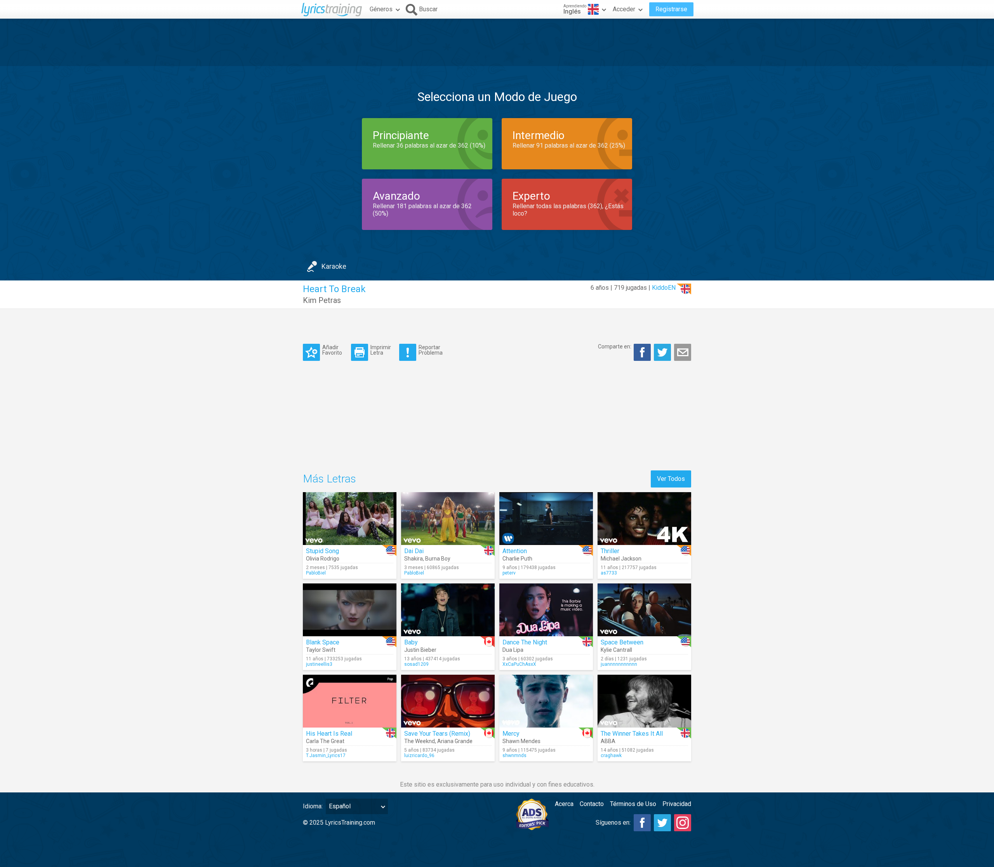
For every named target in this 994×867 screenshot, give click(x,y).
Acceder (624, 9)
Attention (514, 551)
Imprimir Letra (380, 349)
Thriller (610, 551)
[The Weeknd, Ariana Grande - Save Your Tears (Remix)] (448, 701)
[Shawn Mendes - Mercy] (546, 701)
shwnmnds (514, 755)
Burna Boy (437, 558)
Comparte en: (614, 346)
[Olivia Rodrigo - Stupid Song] (349, 518)
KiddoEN (664, 287)
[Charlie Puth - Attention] (546, 518)
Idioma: (313, 806)
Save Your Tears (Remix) (437, 733)
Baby (411, 642)
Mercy (511, 733)
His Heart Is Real (329, 733)
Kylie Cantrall (616, 650)
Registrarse (671, 9)
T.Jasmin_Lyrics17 (326, 755)
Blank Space (322, 642)
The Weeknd (419, 741)
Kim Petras (322, 300)
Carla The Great (325, 741)
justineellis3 (319, 664)
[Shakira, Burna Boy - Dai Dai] (448, 518)
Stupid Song (322, 551)
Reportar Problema (431, 349)
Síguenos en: (613, 822)
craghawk (611, 755)
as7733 (609, 573)
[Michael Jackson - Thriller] (644, 518)
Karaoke (333, 266)
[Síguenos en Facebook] (642, 822)
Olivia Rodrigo (322, 558)
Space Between (622, 642)
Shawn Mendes (521, 741)
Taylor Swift (320, 650)
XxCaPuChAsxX (519, 664)
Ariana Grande (455, 741)
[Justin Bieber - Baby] (448, 609)
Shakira (413, 558)
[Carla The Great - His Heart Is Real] (349, 701)
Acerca (564, 804)
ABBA (608, 741)
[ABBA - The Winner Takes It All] (644, 701)
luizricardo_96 (419, 755)
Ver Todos (671, 478)
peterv (509, 573)
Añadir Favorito (332, 349)
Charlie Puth (517, 558)
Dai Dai (414, 551)
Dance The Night (524, 642)
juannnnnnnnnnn (619, 664)
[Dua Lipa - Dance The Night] (546, 609)
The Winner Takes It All (632, 733)
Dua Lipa (512, 650)
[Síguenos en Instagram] (682, 822)
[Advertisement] (497, 42)
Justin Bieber (420, 650)
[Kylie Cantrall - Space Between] (644, 609)
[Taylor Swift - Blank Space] (349, 609)
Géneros (381, 9)
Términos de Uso (633, 804)
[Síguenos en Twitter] (662, 822)
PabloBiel (316, 573)
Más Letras (329, 478)
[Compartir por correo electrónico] (682, 352)
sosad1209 (416, 664)
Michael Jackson (621, 558)
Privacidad (676, 804)
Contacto (592, 804)
